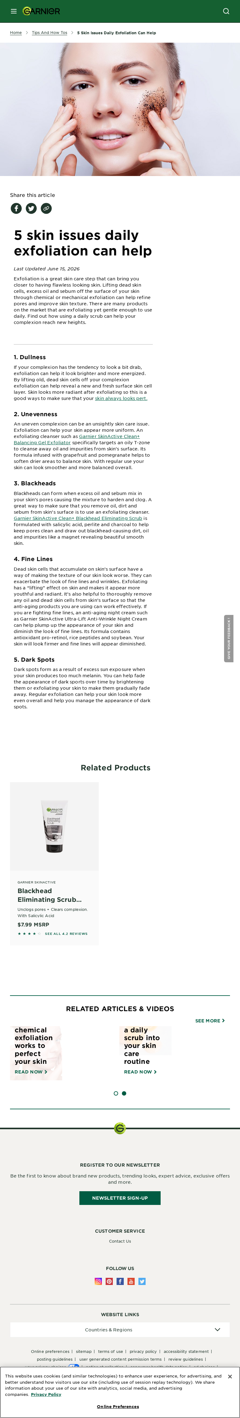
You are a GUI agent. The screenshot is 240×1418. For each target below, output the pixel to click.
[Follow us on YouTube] (131, 1281)
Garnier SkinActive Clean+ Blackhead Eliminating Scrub (78, 518)
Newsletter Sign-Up (120, 1198)
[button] (229, 638)
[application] (120, 1329)
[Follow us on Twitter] (142, 1281)
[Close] (230, 1376)
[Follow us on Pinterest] (109, 1281)
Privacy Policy (46, 1394)
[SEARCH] (226, 11)
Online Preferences (50, 1351)
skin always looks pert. (121, 398)
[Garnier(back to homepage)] (39, 11)
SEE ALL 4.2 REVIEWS (66, 933)
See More (208, 1021)
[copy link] (46, 208)
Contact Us (120, 1241)
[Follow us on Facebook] (120, 1281)
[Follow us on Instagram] (98, 1281)
